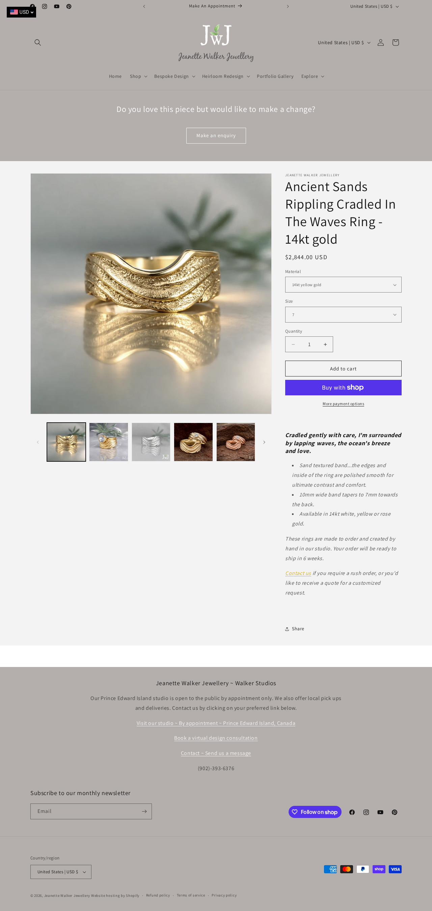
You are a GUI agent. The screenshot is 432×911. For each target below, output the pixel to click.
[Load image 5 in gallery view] (235, 442)
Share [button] (298, 629)
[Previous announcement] (144, 6)
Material (293, 271)
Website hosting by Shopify (115, 895)
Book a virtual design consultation (216, 737)
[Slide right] (264, 442)
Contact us (298, 573)
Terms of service (191, 895)
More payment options (343, 403)
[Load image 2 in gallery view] (108, 442)
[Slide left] (37, 442)
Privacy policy (224, 895)
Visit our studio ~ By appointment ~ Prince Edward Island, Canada (216, 723)
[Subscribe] (144, 811)
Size (289, 301)
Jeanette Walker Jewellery (67, 895)
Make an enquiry (216, 135)
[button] (37, 42)
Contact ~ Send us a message (216, 753)
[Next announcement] (287, 6)
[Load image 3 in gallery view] (151, 442)
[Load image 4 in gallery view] (193, 442)
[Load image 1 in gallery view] (66, 442)
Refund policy (158, 895)
